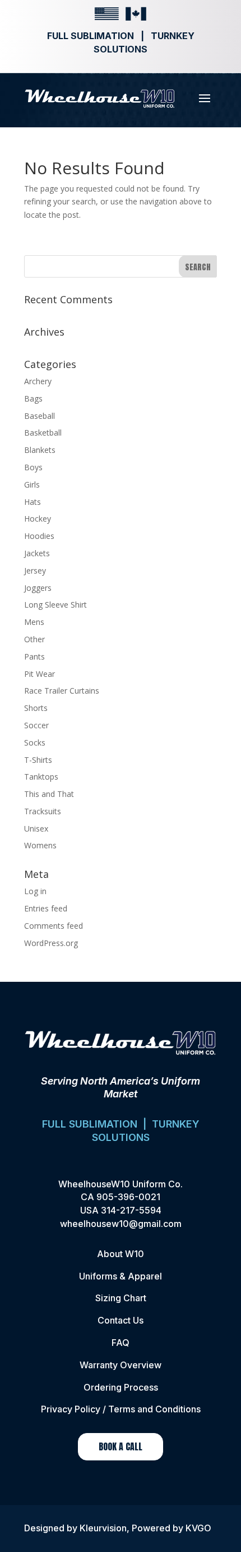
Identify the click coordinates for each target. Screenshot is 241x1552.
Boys (33, 467)
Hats (32, 501)
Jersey (35, 570)
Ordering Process (121, 1387)
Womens (40, 845)
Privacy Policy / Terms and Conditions (121, 1409)
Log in (35, 891)
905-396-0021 (128, 1196)
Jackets (37, 553)
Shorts (36, 708)
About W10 (120, 1253)
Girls (32, 484)
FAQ (120, 1342)
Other (34, 639)
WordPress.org (51, 943)
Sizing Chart (120, 1297)
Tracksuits (42, 811)
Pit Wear (39, 673)
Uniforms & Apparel (120, 1276)
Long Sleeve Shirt (55, 604)
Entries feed (45, 908)
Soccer (36, 725)
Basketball (43, 432)
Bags (33, 398)
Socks (34, 742)
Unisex (36, 828)
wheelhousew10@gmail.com (121, 1223)
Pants (34, 656)
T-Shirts (38, 759)
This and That (49, 794)
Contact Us (120, 1320)
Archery (38, 381)
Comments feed (53, 925)
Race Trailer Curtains (61, 690)
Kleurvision (103, 1528)
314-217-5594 (131, 1210)
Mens (34, 622)
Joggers (38, 587)
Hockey (37, 518)
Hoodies (39, 536)
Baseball (39, 415)
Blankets (39, 450)
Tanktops (41, 776)
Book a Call (120, 1446)
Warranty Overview (120, 1364)
